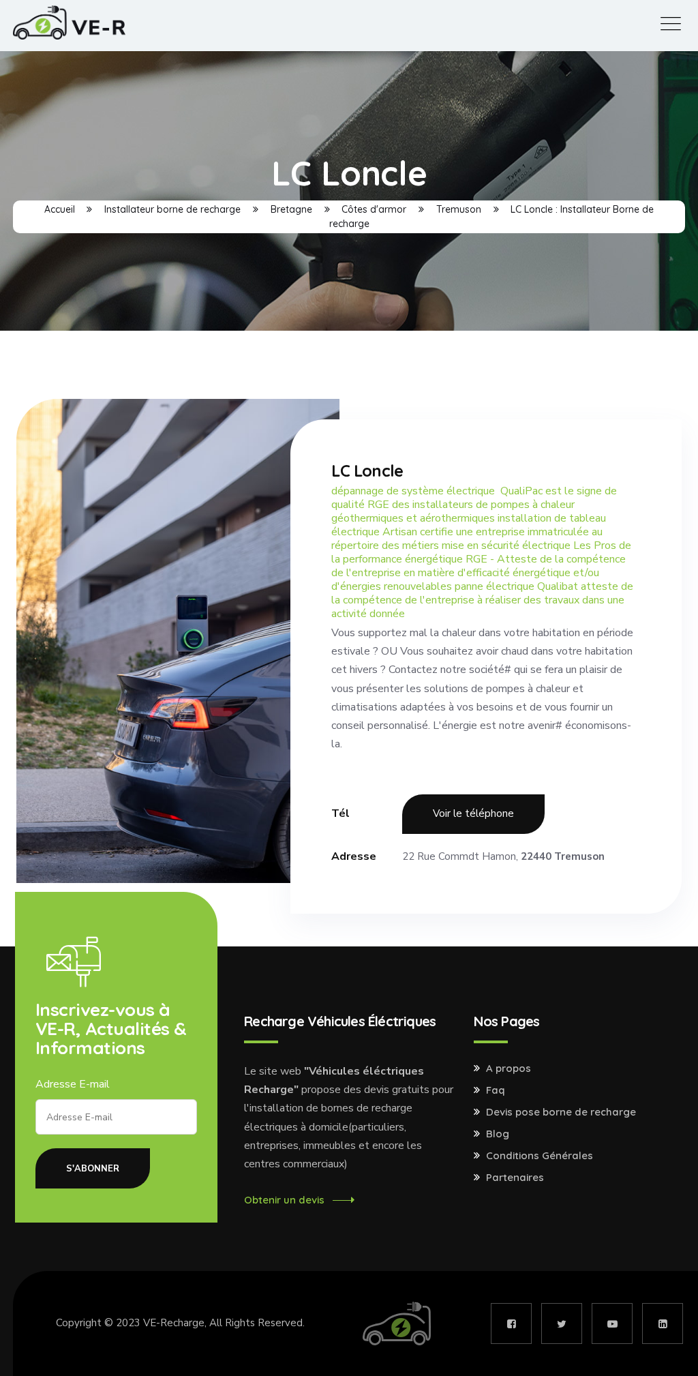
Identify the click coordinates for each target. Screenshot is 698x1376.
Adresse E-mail (72, 1084)
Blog (497, 1134)
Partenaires (515, 1177)
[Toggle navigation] (670, 24)
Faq (495, 1090)
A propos (508, 1068)
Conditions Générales (539, 1156)
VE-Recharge (173, 1323)
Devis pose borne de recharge (561, 1112)
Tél (340, 813)
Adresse (353, 856)
